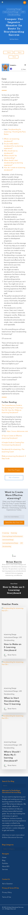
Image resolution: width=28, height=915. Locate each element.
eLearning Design (14, 9)
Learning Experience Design (10, 543)
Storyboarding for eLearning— (15, 132)
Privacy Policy (7, 892)
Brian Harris (14, 39)
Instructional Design (11, 12)
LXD (22, 12)
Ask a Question (7, 884)
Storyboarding (14, 15)
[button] (24, 2)
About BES (5, 866)
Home (4, 857)
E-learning (5, 533)
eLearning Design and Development (12, 536)
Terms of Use (6, 897)
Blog (3, 860)
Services (5, 869)
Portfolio (5, 863)
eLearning (14, 533)
